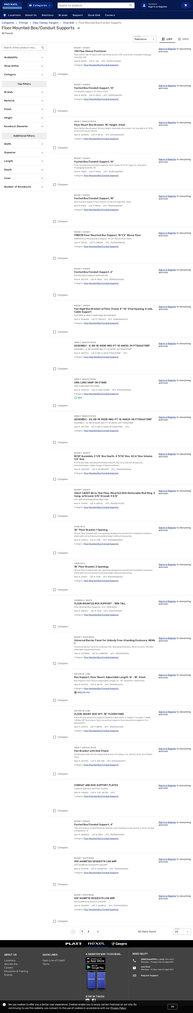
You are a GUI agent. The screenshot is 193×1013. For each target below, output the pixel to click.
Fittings (23, 22)
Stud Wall (68, 22)
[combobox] (96, 5)
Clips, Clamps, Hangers (45, 22)
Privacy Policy (118, 1008)
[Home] (13, 5)
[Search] (131, 5)
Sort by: (138, 36)
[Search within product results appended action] (43, 47)
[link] (21, 960)
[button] (40, 5)
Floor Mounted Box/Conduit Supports (101, 65)
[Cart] (186, 5)
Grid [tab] (185, 39)
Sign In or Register (167, 49)
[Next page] (98, 932)
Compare (63, 74)
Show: (177, 929)
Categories (8, 22)
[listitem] (159, 5)
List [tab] (170, 39)
